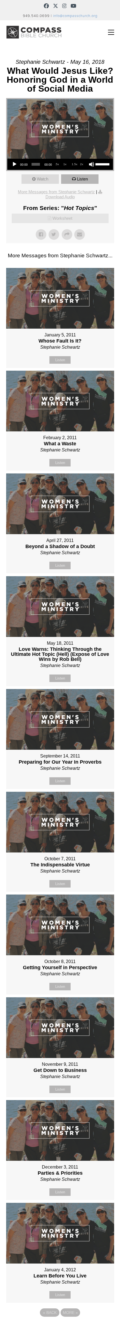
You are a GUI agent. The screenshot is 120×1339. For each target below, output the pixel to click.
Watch (42, 179)
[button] (111, 32)
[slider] (102, 164)
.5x (57, 164)
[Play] (14, 164)
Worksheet (62, 218)
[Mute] (91, 164)
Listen (82, 179)
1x (64, 164)
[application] (60, 164)
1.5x (74, 164)
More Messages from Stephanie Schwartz (56, 191)
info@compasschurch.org (75, 16)
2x (81, 164)
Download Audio (60, 196)
